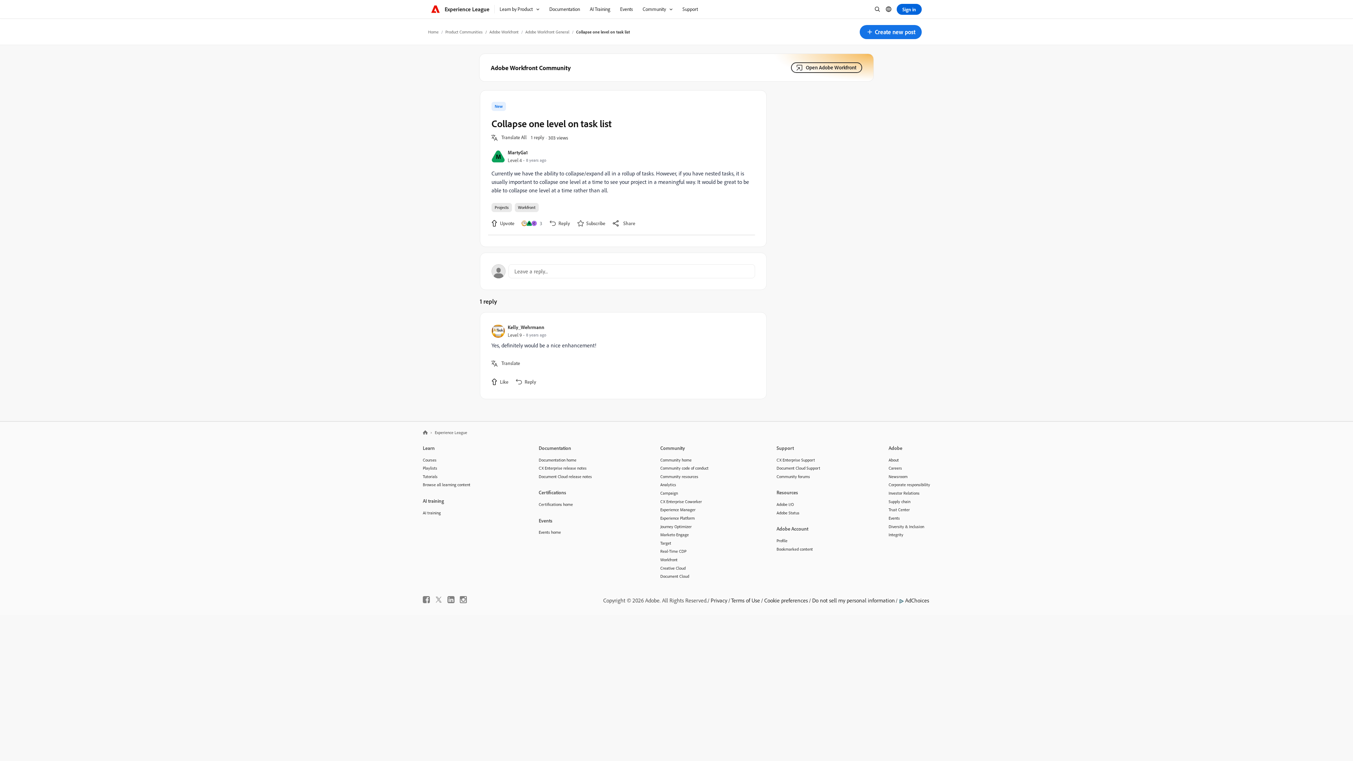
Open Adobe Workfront (831, 67)
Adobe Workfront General (547, 32)
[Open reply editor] (623, 271)
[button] (891, 32)
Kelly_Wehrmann (526, 327)
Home (433, 32)
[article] (621, 356)
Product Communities (464, 32)
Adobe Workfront (504, 32)
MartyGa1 (518, 152)
